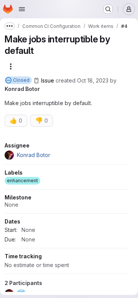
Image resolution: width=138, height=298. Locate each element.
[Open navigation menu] (22, 9)
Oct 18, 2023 (92, 80)
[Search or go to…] (108, 9)
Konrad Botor (22, 89)
